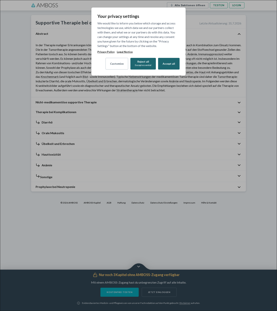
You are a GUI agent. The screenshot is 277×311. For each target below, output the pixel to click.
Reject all (143, 63)
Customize (117, 63)
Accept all (169, 63)
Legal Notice (125, 51)
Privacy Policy (106, 51)
